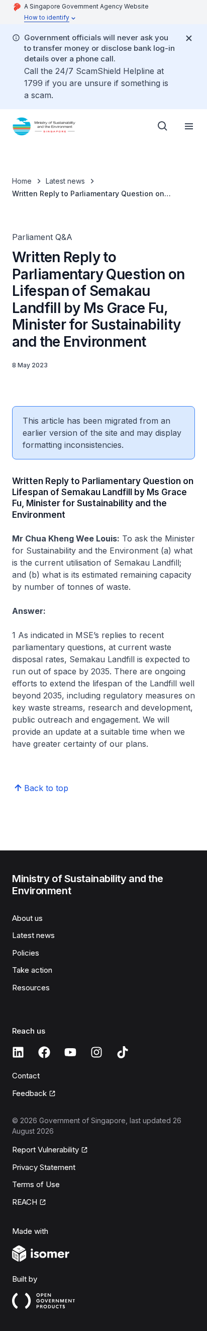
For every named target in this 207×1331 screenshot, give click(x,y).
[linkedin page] (18, 1052)
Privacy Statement (43, 1167)
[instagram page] (96, 1052)
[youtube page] (70, 1052)
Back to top (46, 788)
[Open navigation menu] (189, 126)
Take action (32, 970)
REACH (24, 1202)
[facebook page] (44, 1052)
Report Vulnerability (45, 1149)
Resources (31, 987)
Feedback (29, 1093)
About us (27, 918)
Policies (25, 953)
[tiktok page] (123, 1052)
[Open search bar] (163, 126)
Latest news (65, 181)
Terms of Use (36, 1184)
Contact (26, 1075)
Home (22, 181)
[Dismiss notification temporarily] (189, 38)
